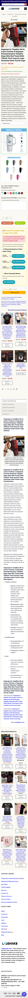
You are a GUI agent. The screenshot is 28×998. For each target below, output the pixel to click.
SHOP (3, 911)
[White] (2, 193)
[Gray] (19, 193)
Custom (13, 301)
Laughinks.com (6, 948)
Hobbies (3, 923)
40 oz (5, 301)
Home (4, 14)
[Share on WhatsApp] (2, 389)
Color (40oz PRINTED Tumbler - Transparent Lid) (10, 186)
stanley (3, 304)
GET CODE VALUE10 (18, 261)
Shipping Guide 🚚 (7, 932)
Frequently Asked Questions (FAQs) (12, 878)
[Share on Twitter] (8, 389)
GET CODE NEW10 (9, 282)
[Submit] (25, 4)
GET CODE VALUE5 (18, 256)
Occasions (4, 926)
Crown (9, 301)
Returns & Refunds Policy (9, 902)
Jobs (2, 920)
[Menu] (2, 8)
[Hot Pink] (11, 193)
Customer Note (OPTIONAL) (9, 198)
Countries (4, 914)
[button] (20, 760)
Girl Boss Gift (4, 302)
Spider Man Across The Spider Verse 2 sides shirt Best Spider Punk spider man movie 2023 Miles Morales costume (7, 789)
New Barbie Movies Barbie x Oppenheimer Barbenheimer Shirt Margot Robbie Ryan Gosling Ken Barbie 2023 (20, 821)
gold (9, 302)
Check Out (20, 223)
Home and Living (20, 14)
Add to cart (7, 223)
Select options (7, 345)
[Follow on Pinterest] (6, 987)
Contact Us (4, 893)
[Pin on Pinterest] (14, 389)
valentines (4, 306)
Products (10, 14)
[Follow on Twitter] (4, 987)
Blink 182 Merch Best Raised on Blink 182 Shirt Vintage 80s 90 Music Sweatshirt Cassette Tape (21, 788)
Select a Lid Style (6, 120)
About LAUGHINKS (8, 410)
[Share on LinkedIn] (16, 389)
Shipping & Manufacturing (9, 881)
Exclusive (23, 301)
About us (4, 890)
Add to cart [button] (20, 373)
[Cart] (25, 9)
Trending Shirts (5, 299)
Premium (23, 302)
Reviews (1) (5, 414)
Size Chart (4, 884)
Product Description (9, 401)
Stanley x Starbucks (11, 304)
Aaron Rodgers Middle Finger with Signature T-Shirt (21, 366)
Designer (18, 301)
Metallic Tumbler (15, 302)
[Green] (13, 193)
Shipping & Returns (8, 407)
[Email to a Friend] (11, 389)
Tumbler (14, 16)
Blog (2, 935)
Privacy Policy (6, 899)
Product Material (8, 404)
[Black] (5, 193)
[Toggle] (26, 911)
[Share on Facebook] (5, 389)
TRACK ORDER (5, 887)
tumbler (19, 304)
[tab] (14, 401)
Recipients (4, 917)
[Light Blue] (16, 193)
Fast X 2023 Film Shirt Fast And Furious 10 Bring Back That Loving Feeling (7, 819)
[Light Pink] (8, 193)
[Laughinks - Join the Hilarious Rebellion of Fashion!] (14, 8)
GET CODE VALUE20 (18, 267)
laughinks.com (19, 722)
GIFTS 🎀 (4, 929)
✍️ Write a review (14, 292)
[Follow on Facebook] (2, 987)
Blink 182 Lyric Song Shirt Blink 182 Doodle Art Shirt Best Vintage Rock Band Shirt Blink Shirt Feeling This (7, 853)
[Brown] (22, 193)
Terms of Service (6, 896)
